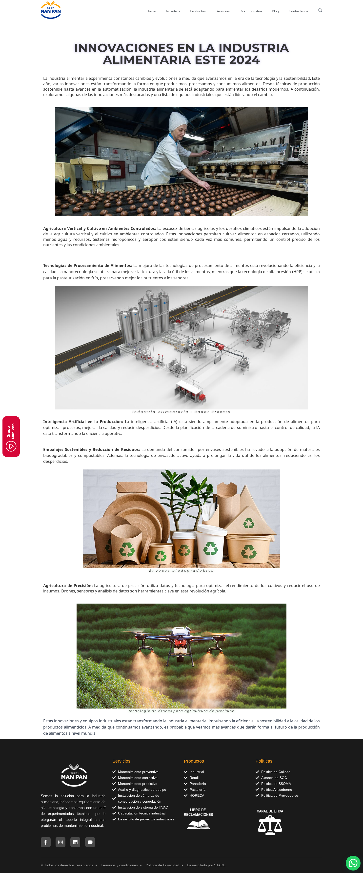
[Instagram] (60, 842)
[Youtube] (90, 842)
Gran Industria (251, 11)
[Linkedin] (75, 842)
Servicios (223, 11)
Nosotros (173, 11)
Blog (275, 11)
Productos (198, 11)
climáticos (252, 228)
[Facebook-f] (46, 842)
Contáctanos (298, 11)
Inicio (152, 11)
